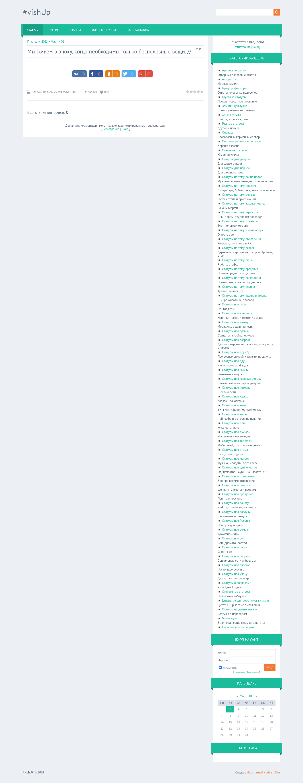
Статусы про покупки (236, 485)
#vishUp (36, 12)
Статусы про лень (234, 423)
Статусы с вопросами (236, 582)
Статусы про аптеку (235, 322)
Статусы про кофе (234, 414)
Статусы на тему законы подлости (245, 203)
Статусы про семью (235, 529)
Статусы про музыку (236, 458)
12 (262, 715)
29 (230, 735)
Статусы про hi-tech (235, 304)
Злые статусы (231, 114)
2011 (44, 41)
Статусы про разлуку (236, 511)
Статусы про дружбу (236, 352)
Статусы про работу (235, 503)
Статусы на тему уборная (239, 286)
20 (271, 722)
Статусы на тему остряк (238, 248)
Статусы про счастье (236, 565)
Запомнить (229, 668)
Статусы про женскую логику (241, 378)
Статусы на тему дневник (239, 185)
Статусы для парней (236, 168)
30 (238, 735)
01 (62, 41)
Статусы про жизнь (235, 370)
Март (54, 41)
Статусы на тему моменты (240, 221)
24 (246, 728)
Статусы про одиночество (239, 467)
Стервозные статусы (236, 591)
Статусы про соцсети (236, 556)
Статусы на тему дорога (238, 194)
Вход (125, 129)
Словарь (228, 132)
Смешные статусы (234, 150)
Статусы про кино (234, 405)
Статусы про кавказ (235, 396)
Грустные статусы (234, 97)
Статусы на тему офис (237, 260)
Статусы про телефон (237, 441)
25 (254, 728)
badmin (92, 92)
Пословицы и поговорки (238, 627)
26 (262, 728)
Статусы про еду (233, 361)
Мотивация (229, 618)
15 (230, 722)
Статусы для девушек (237, 159)
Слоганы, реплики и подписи (241, 141)
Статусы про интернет (237, 387)
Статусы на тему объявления (242, 239)
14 (222, 722)
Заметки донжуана (234, 106)
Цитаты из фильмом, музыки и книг (246, 600)
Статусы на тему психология (241, 277)
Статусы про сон (233, 538)
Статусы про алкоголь (237, 313)
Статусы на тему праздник (240, 269)
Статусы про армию (235, 331)
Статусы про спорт (234, 547)
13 (271, 715)
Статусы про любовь (236, 432)
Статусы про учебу (235, 574)
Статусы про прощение (237, 494)
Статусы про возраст (236, 340)
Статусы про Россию (236, 520)
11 (254, 715)
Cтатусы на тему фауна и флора (244, 295)
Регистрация (110, 129)
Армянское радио (234, 70)
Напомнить (240, 672)
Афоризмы (229, 79)
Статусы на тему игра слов (240, 212)
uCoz (276, 772)
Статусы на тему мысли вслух (50, 92)
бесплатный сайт (258, 772)
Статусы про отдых (235, 449)
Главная (32, 41)
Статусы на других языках (240, 609)
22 (230, 728)
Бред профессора (234, 88)
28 (222, 735)
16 (238, 722)
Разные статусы (233, 123)
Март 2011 (247, 696)
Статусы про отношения (238, 476)
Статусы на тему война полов (242, 177)
